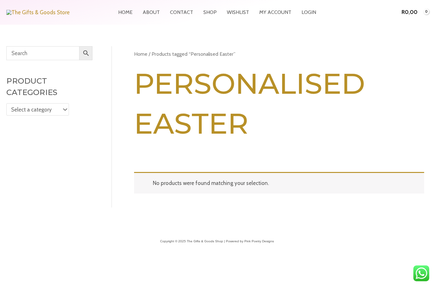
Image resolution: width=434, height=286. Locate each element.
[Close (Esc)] (48, 273)
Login (309, 12)
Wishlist (238, 12)
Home (125, 12)
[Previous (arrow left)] (6, 283)
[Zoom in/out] (6, 273)
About (151, 12)
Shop (210, 12)
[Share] (34, 273)
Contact (181, 12)
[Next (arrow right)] (20, 283)
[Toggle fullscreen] (20, 273)
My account (275, 12)
